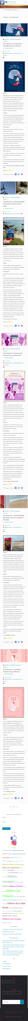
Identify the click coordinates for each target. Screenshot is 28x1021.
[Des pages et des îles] (2, 2)
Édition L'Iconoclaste (18, 882)
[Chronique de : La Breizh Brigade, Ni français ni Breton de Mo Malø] (14, 187)
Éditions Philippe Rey (13, 915)
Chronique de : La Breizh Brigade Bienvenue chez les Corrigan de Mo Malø (13, 518)
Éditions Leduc (7, 923)
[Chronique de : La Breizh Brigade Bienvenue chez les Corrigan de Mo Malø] (14, 501)
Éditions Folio (18, 908)
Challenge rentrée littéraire (18, 854)
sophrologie (6, 857)
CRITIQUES (7, 39)
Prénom (4, 817)
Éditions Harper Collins (7, 911)
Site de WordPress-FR (6, 968)
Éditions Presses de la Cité (17, 850)
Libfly (10, 861)
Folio (4, 854)
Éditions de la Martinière (9, 900)
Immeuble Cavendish (17, 363)
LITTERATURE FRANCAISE (15, 197)
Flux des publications (6, 963)
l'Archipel (9, 854)
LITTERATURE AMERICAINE (15, 39)
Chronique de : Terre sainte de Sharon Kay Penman (12, 929)
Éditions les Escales (8, 53)
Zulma (3, 850)
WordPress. (20, 1016)
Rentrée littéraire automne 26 (8, 931)
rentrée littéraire (13, 872)
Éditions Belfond (8, 850)
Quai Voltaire (11, 908)
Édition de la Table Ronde (10, 868)
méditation (12, 857)
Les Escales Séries (16, 53)
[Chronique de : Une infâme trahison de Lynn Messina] (14, 655)
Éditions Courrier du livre (17, 861)
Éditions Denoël (15, 886)
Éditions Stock (5, 915)
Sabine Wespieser (10, 870)
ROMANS (5, 41)
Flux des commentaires (7, 966)
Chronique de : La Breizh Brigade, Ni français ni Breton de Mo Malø (14, 204)
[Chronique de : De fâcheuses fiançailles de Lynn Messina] (14, 29)
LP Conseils (14, 913)
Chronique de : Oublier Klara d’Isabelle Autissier (12, 934)
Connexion (4, 961)
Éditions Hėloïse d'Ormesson (13, 865)
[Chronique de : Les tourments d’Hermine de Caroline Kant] (14, 339)
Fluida (16, 1016)
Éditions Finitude (16, 911)
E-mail (4, 822)
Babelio (5, 886)
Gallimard (15, 896)
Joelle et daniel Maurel (6, 940)
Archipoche (21, 913)
